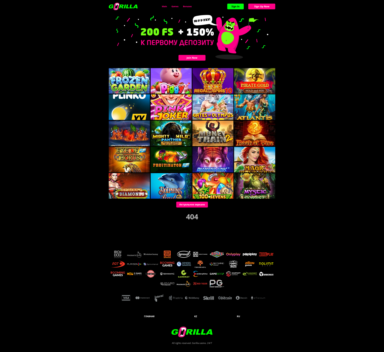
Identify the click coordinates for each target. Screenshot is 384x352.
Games (174, 6)
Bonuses (187, 6)
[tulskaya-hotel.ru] (123, 6)
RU (238, 316)
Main (164, 6)
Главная (149, 316)
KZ (195, 316)
